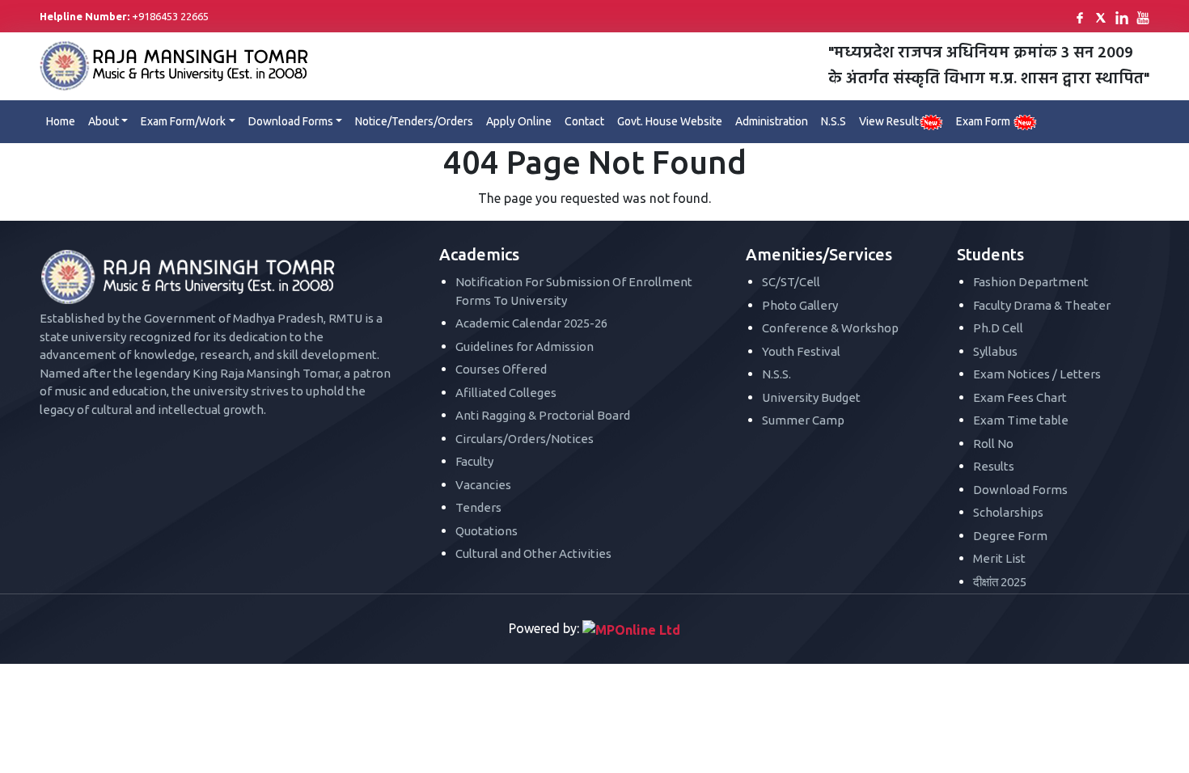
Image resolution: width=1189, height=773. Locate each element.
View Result (889, 121)
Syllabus (995, 351)
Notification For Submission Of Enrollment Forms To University (573, 291)
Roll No (993, 443)
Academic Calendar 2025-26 (531, 323)
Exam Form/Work (183, 121)
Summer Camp (803, 420)
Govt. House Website (669, 121)
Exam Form (984, 121)
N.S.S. (776, 374)
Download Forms (290, 121)
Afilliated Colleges (505, 392)
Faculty (474, 461)
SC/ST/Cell (791, 282)
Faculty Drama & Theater (1042, 305)
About (103, 121)
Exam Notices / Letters (1037, 374)
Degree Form (1010, 536)
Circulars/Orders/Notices (524, 439)
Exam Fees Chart (1020, 397)
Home (60, 121)
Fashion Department (1031, 282)
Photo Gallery (800, 305)
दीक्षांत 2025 (999, 582)
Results (993, 466)
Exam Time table (1020, 420)
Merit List (999, 558)
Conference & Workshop (830, 328)
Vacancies (483, 485)
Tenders (478, 507)
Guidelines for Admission (524, 346)
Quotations (486, 531)
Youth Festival (801, 351)
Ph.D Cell (998, 328)
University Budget (811, 397)
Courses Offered (501, 369)
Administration (771, 121)
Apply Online (519, 121)
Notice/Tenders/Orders (414, 121)
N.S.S (833, 121)
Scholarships (1008, 512)
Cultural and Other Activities (533, 553)
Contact (584, 121)
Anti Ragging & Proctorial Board (542, 415)
